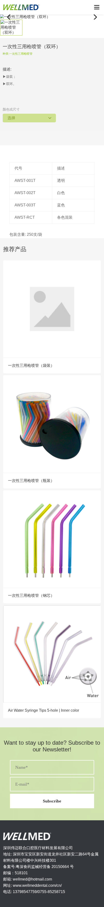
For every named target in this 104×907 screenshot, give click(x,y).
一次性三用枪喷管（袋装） (31, 365)
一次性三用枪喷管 (20, 53)
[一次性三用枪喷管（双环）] (52, 17)
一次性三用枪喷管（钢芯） (31, 595)
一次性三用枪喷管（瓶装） (31, 481)
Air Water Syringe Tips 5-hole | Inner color (43, 710)
